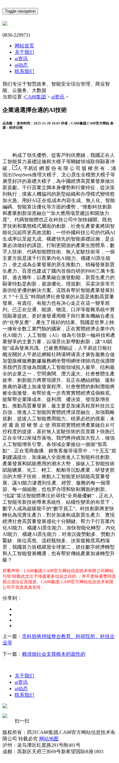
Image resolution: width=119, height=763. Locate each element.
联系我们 (24, 71)
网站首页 (24, 45)
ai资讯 (21, 58)
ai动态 (21, 65)
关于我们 (24, 52)
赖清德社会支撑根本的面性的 (53, 654)
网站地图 (49, 738)
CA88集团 (35, 96)
